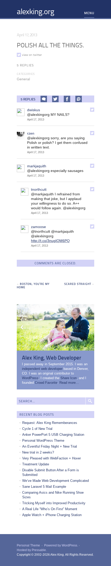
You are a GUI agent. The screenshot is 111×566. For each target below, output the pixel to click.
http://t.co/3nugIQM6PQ (50, 241)
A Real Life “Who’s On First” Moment (49, 509)
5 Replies (25, 65)
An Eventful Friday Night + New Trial (49, 446)
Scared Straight (77, 284)
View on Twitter (32, 55)
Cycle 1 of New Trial (37, 429)
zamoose (38, 227)
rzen (30, 133)
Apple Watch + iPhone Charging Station (52, 515)
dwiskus (33, 110)
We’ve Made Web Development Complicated (55, 481)
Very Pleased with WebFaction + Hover (51, 458)
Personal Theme (28, 545)
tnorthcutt (38, 189)
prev (22, 327)
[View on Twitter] (92, 110)
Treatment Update (35, 464)
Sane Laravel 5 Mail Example (44, 487)
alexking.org (35, 11)
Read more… (69, 383)
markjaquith (36, 166)
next (89, 327)
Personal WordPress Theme (43, 440)
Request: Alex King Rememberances (49, 423)
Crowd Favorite (46, 383)
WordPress (30, 378)
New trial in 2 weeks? (38, 452)
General (23, 79)
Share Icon (68, 378)
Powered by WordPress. (61, 545)
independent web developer (42, 369)
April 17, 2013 (35, 119)
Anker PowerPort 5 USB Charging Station (53, 435)
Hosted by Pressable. (32, 550)
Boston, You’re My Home (33, 285)
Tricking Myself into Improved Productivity (53, 503)
